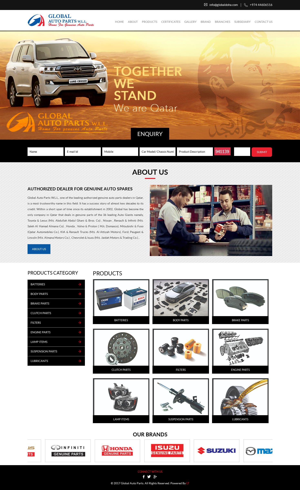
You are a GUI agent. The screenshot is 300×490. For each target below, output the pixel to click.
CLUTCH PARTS (41, 313)
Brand (206, 21)
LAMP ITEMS (39, 341)
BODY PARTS (39, 294)
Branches (222, 21)
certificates (170, 21)
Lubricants (39, 361)
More (121, 302)
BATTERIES (38, 284)
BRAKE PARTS (40, 303)
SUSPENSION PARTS (44, 351)
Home (119, 21)
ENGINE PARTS (40, 332)
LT (187, 483)
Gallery (190, 21)
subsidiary (242, 21)
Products (149, 21)
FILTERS (36, 322)
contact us (263, 21)
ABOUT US (39, 249)
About (133, 21)
